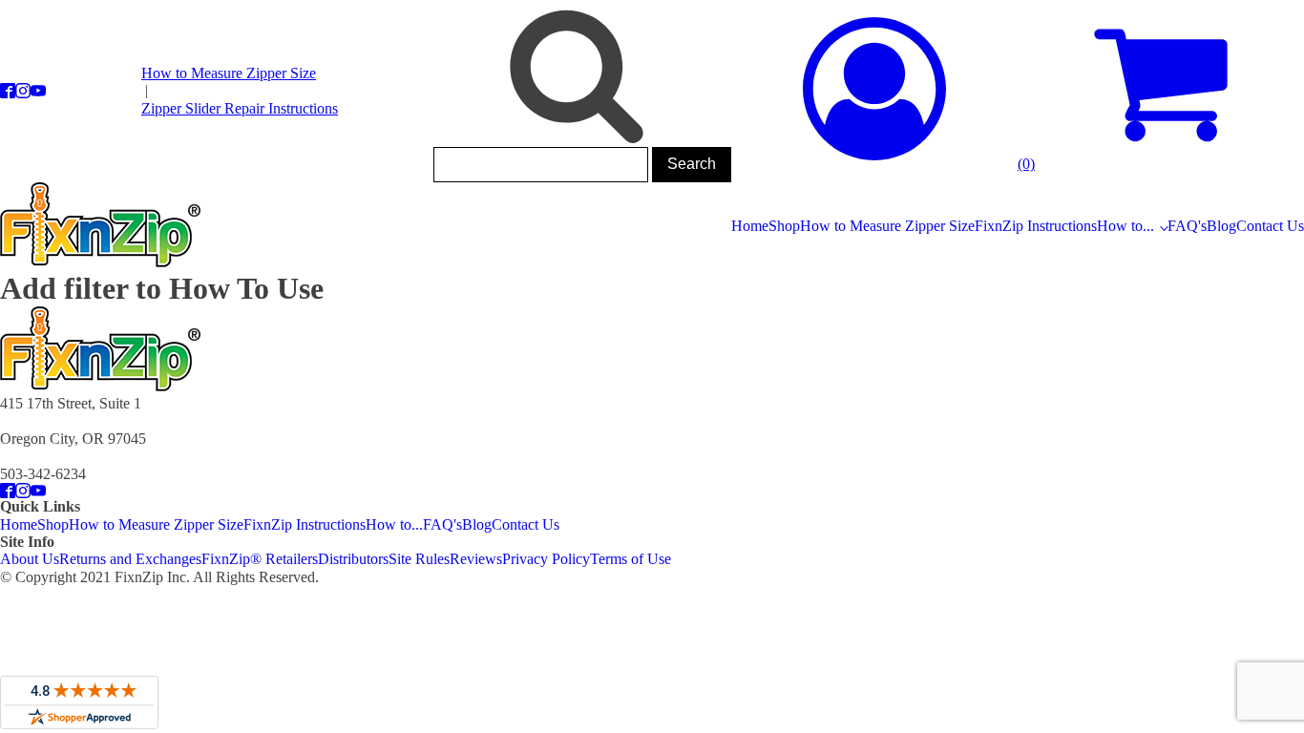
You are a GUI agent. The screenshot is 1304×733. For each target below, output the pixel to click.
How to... (1125, 226)
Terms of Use (630, 559)
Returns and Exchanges (130, 559)
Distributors (353, 559)
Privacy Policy (546, 559)
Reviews (476, 559)
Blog (1221, 226)
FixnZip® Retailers (259, 559)
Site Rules (419, 559)
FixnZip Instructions (1036, 226)
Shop (784, 226)
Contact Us (1270, 226)
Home (749, 226)
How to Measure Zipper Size (228, 73)
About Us (29, 559)
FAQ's (1187, 226)
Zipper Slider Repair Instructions (239, 108)
